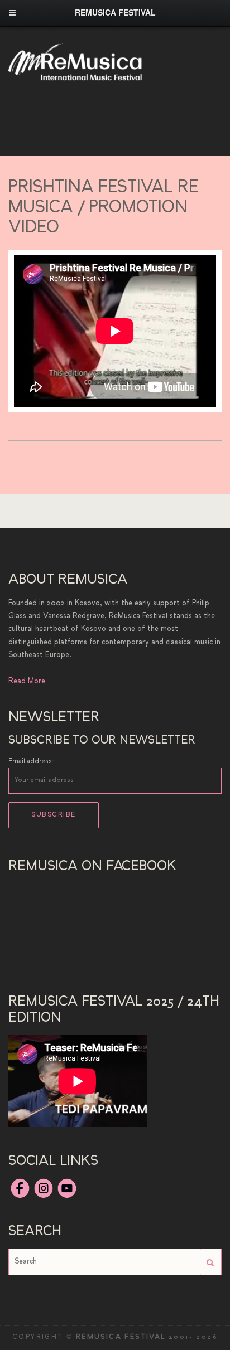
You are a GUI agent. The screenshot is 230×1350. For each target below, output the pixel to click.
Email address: (31, 761)
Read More (26, 681)
